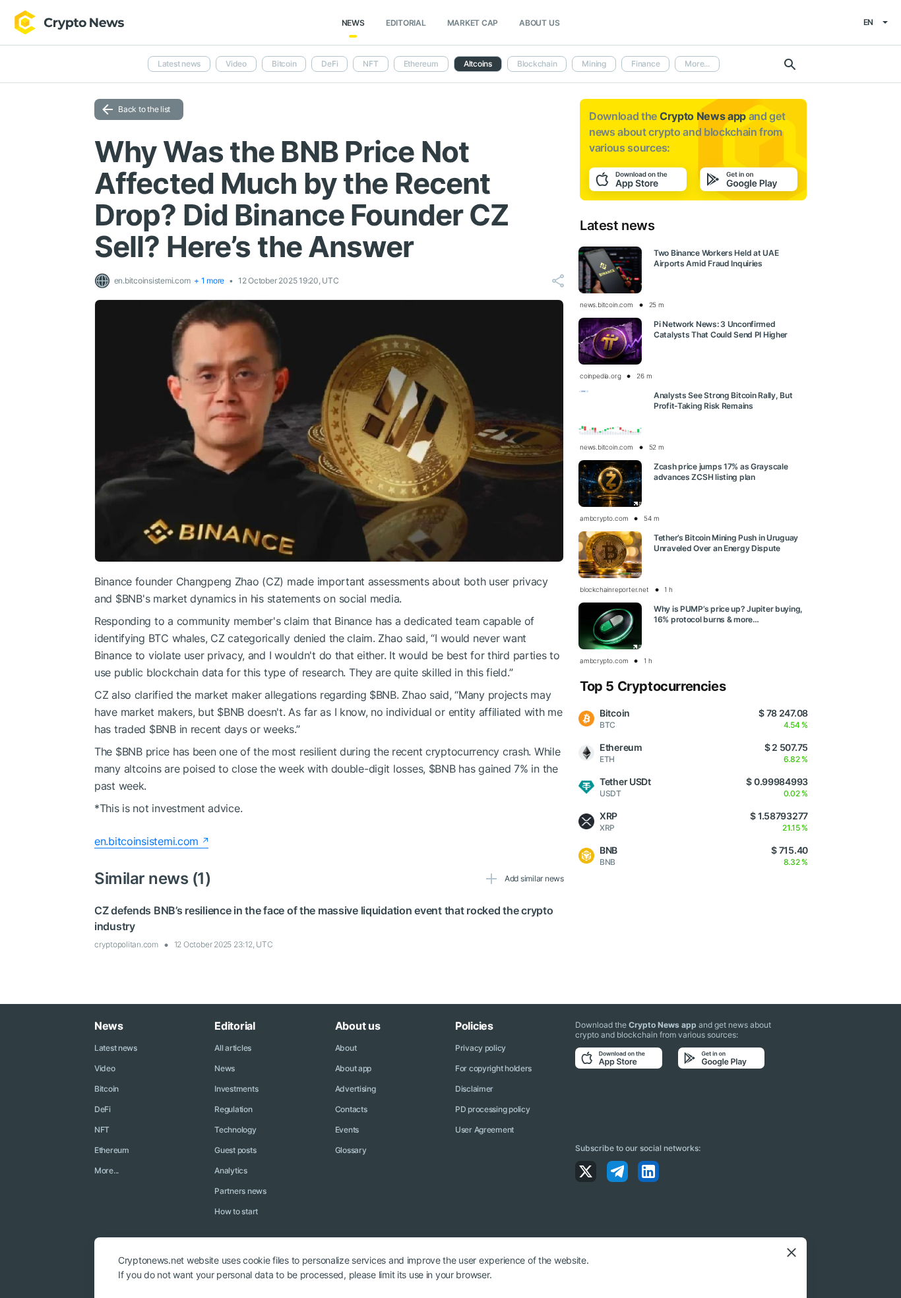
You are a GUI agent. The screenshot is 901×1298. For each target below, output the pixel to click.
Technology (235, 1130)
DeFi (329, 64)
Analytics (230, 1170)
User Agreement (484, 1130)
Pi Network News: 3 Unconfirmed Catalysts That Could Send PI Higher (721, 329)
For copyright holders (493, 1068)
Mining (594, 64)
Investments (236, 1089)
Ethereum (421, 64)
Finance (645, 64)
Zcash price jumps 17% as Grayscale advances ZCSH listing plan (721, 471)
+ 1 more (209, 280)
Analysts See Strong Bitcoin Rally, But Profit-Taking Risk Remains (723, 400)
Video (236, 64)
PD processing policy (492, 1109)
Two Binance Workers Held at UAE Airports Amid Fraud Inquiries (716, 258)
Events (347, 1130)
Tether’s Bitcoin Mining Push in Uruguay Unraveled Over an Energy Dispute (726, 543)
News (353, 23)
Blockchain (537, 64)
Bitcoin (284, 64)
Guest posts (235, 1150)
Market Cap (473, 23)
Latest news (179, 64)
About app (353, 1068)
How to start (236, 1211)
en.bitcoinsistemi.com (146, 841)
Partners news (240, 1191)
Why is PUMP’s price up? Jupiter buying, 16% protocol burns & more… (728, 614)
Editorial (406, 23)
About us (539, 23)
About (346, 1048)
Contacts (351, 1109)
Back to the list (144, 109)
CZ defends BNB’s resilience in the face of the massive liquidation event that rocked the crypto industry (323, 918)
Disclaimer (474, 1089)
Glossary (351, 1150)
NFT (370, 64)
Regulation (233, 1109)
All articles (232, 1048)
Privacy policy (480, 1048)
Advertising (355, 1089)
